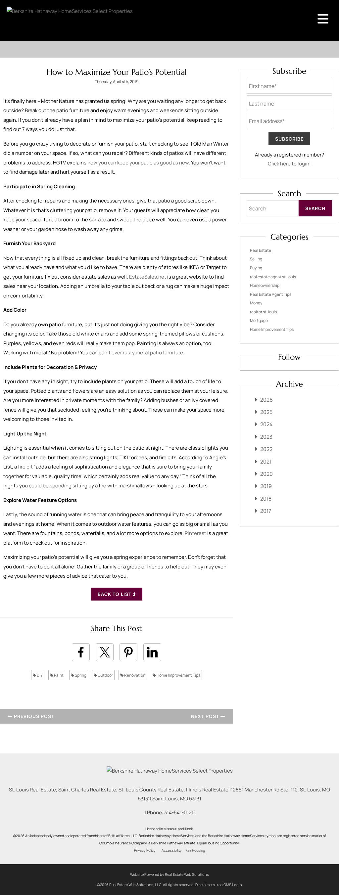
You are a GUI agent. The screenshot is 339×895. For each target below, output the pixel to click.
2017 (265, 511)
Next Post (205, 716)
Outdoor (105, 675)
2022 (266, 449)
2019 (266, 486)
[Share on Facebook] (81, 652)
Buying (256, 268)
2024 (266, 424)
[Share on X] (105, 652)
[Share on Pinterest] (128, 652)
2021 (265, 461)
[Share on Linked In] (152, 652)
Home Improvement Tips (178, 675)
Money (256, 303)
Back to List (115, 594)
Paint (58, 675)
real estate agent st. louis (273, 277)
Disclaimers (205, 884)
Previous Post (33, 716)
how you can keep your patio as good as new (138, 162)
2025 (266, 412)
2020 (266, 473)
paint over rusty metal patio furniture (141, 352)
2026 (266, 399)
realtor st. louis (263, 312)
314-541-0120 (179, 812)
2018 (265, 498)
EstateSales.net (147, 276)
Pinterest (195, 533)
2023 (266, 436)
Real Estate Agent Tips (270, 294)
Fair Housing (195, 850)
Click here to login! (289, 163)
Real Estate (260, 250)
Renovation (134, 675)
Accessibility (172, 850)
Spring (80, 675)
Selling (256, 259)
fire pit (25, 466)
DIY (39, 675)
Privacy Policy (145, 850)
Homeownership (264, 285)
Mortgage (259, 320)
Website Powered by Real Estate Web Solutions (169, 874)
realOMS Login (229, 884)
